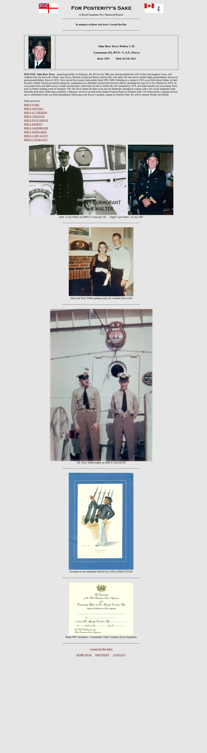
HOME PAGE (84, 655)
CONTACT (119, 655)
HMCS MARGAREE (35, 132)
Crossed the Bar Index (101, 649)
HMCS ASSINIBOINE (36, 128)
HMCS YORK (31, 104)
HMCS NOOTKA (33, 108)
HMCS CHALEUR (34, 116)
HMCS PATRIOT (33, 124)
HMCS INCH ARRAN (36, 120)
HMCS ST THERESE (35, 112)
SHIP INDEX (102, 655)
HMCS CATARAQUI (35, 139)
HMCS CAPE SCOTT (36, 135)
